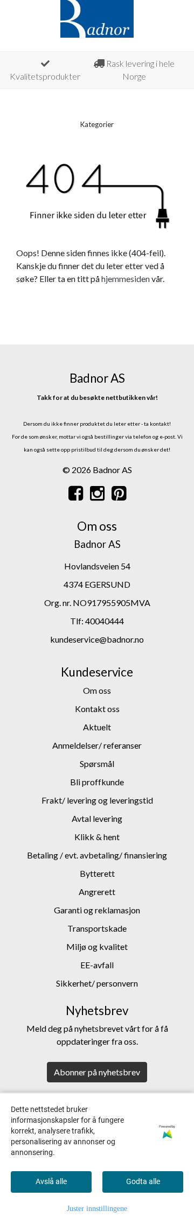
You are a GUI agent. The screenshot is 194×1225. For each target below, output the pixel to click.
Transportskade (97, 928)
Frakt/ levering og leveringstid (97, 800)
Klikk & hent (97, 837)
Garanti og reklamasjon (97, 910)
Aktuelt (97, 727)
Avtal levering (97, 818)
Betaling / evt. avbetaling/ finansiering (97, 855)
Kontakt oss (97, 708)
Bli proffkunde (97, 782)
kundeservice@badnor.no (97, 639)
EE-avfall (97, 965)
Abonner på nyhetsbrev (97, 1072)
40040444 (104, 621)
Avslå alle (51, 1181)
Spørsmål (97, 763)
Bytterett (97, 873)
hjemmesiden (125, 278)
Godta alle (143, 1181)
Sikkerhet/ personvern (97, 983)
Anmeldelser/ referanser (97, 745)
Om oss (97, 690)
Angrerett (97, 891)
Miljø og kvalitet (97, 946)
